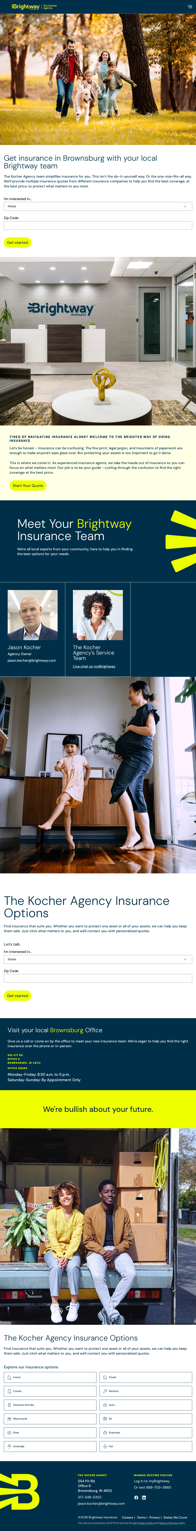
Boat (16, 1432)
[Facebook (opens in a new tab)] (136, 1497)
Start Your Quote (28, 485)
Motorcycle (20, 1418)
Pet (111, 1446)
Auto (112, 1405)
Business (114, 1432)
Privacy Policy (146, 1523)
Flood (112, 1377)
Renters (113, 1391)
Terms (141, 1517)
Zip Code (11, 218)
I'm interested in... (18, 199)
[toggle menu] (189, 6)
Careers (127, 1517)
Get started (17, 242)
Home (17, 1377)
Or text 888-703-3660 (152, 1487)
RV (110, 1418)
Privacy (154, 1517)
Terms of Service (168, 1523)
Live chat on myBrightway (94, 666)
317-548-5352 (89, 1497)
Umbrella (18, 1446)
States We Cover (175, 1517)
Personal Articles (23, 1405)
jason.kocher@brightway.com (32, 660)
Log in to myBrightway (152, 1481)
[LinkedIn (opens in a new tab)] (144, 1497)
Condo (17, 1391)
